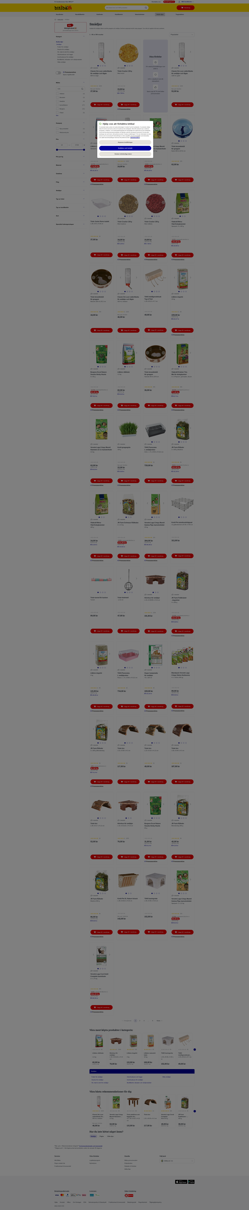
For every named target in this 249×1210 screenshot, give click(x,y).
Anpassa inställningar (125, 142)
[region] (125, 139)
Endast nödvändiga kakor (125, 154)
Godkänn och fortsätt (125, 148)
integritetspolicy (135, 137)
